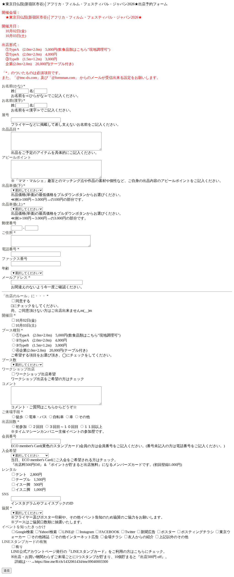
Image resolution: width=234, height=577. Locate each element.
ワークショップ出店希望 (36, 374)
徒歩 (19, 417)
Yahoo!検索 (48, 532)
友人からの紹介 (141, 537)
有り (19, 547)
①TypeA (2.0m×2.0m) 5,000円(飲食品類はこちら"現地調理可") (68, 335)
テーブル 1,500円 (31, 479)
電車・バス (38, 417)
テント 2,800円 (29, 474)
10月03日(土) (26, 325)
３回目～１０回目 (63, 427)
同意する (23, 301)
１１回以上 (93, 427)
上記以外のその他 (173, 537)
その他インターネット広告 (77, 537)
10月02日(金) (26, 320)
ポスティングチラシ (197, 532)
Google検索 (25, 532)
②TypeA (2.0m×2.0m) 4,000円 (41, 340)
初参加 (21, 427)
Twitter (130, 532)
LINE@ (68, 532)
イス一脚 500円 (29, 484)
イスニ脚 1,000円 (31, 490)
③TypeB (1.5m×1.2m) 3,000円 (41, 345)
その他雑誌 (40, 537)
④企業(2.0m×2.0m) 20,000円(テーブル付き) (51, 350)
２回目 (37, 427)
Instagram (87, 532)
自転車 (58, 417)
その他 (84, 417)
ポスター (168, 532)
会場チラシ (113, 537)
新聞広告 (148, 532)
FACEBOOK (109, 532)
